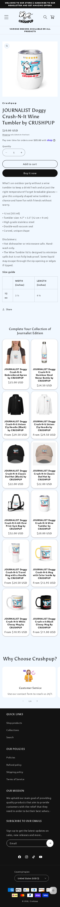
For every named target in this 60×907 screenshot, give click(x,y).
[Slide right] (37, 701)
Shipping (6, 134)
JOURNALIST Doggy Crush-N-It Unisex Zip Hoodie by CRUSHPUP (44, 425)
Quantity (6, 146)
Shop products (14, 722)
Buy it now (30, 173)
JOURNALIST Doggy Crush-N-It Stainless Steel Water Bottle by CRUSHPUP (44, 375)
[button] (6, 17)
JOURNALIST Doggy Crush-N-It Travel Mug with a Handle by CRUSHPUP (15, 574)
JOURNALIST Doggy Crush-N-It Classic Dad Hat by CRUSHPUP (44, 475)
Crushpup (34, 901)
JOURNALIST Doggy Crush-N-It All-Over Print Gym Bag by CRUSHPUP (15, 524)
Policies (10, 757)
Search (10, 737)
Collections (12, 730)
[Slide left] (23, 701)
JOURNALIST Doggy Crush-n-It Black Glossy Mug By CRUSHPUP (44, 623)
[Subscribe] (49, 843)
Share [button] (9, 309)
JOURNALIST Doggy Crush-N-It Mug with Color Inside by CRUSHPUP (44, 574)
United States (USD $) (28, 878)
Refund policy (14, 764)
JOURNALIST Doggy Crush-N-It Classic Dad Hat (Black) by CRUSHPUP (15, 475)
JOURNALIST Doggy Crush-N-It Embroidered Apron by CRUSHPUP (15, 373)
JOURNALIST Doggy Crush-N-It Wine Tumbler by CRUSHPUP (44, 524)
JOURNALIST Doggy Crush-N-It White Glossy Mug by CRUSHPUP (15, 623)
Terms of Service (15, 779)
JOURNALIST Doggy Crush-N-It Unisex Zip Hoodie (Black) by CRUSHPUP (15, 425)
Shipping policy (14, 771)
